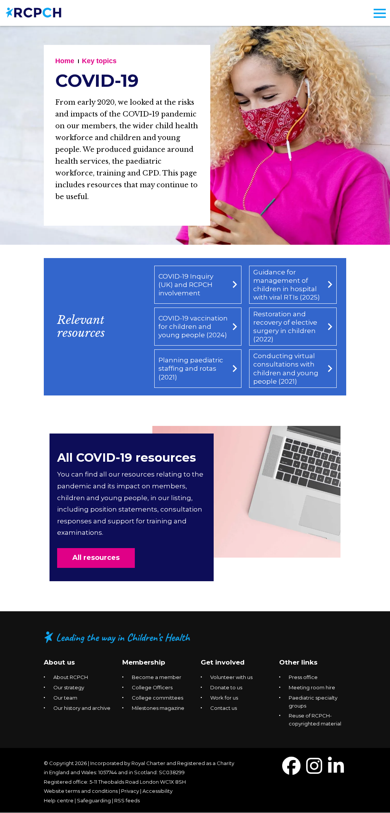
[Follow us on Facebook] (291, 770)
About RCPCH (70, 677)
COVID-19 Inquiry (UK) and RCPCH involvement (185, 285)
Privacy (130, 791)
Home (64, 61)
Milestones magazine (158, 708)
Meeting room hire (312, 687)
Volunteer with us (231, 677)
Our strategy (68, 687)
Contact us (223, 708)
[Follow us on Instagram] (314, 770)
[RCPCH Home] (33, 12)
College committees (157, 698)
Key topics (99, 61)
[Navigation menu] (379, 13)
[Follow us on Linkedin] (336, 770)
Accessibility (157, 791)
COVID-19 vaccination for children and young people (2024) (193, 326)
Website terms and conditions (81, 791)
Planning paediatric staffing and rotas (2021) (190, 368)
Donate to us (226, 687)
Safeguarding (94, 800)
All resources (96, 557)
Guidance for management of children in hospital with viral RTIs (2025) (286, 284)
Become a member (156, 677)
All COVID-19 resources (126, 458)
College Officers (152, 687)
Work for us (224, 698)
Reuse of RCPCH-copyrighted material (315, 720)
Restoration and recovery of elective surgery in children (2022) (285, 326)
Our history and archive (81, 708)
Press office (303, 677)
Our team (65, 698)
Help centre (59, 800)
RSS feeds (127, 800)
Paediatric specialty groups (313, 702)
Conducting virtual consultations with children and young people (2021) (285, 368)
